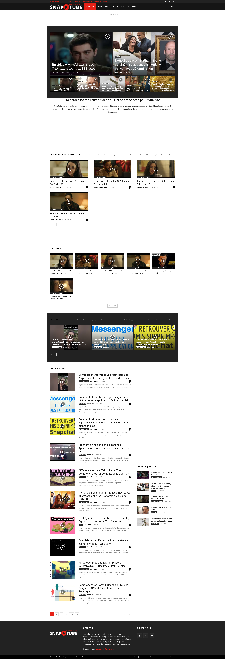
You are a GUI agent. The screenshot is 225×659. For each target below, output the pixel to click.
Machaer (79, 81)
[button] (172, 7)
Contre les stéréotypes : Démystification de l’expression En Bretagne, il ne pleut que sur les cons (69, 341)
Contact (172, 657)
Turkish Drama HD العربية (60, 72)
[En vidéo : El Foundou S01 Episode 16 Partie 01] (69, 169)
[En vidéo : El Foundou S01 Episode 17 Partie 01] (61, 286)
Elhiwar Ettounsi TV (56, 187)
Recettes (155, 81)
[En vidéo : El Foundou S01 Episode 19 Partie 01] (156, 169)
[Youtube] (173, 1)
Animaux (124, 155)
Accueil (71, 1)
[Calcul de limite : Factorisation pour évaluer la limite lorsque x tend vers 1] (62, 547)
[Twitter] (169, 1)
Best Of (77, 1)
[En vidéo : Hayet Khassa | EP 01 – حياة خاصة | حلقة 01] (137, 84)
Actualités (103, 7)
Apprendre (105, 83)
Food (80, 524)
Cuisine (163, 155)
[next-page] (55, 224)
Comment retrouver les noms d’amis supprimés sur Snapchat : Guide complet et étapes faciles (153, 341)
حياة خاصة (129, 85)
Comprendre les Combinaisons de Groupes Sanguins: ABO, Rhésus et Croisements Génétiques (103, 588)
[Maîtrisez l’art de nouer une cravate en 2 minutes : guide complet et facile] (112, 84)
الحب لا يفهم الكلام (57, 60)
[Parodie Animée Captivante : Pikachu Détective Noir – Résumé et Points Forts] (62, 570)
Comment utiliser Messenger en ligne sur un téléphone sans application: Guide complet (111, 341)
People (118, 57)
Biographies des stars (100, 1)
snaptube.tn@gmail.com (105, 649)
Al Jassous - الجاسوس (110, 155)
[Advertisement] (112, 30)
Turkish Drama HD (158, 268)
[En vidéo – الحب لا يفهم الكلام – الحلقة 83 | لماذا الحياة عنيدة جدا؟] (81, 59)
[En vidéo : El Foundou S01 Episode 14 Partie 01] (69, 201)
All (90, 155)
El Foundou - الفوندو (57, 85)
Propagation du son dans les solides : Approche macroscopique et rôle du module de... (104, 448)
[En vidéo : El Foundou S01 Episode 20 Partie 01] (112, 169)
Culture (150, 320)
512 (72, 614)
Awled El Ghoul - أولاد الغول (149, 155)
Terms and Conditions (160, 657)
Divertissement (87, 1)
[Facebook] (165, 1)
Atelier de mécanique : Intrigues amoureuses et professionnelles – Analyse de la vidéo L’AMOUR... (104, 496)
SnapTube (90, 7)
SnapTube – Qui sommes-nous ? (140, 657)
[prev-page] (51, 224)
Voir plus (112, 306)
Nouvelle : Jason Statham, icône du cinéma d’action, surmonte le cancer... (161, 486)
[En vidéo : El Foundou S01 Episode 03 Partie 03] (143, 499)
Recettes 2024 (134, 7)
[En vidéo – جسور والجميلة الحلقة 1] (163, 261)
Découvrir (118, 7)
